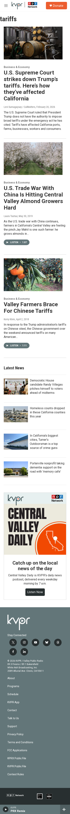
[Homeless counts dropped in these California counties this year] (16, 414)
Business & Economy (17, 67)
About (11, 678)
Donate (58, 5)
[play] (5, 809)
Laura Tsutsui (11, 216)
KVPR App (13, 702)
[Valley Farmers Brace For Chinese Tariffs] (33, 274)
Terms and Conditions (20, 742)
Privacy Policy (15, 734)
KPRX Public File (16, 758)
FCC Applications (17, 750)
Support (12, 726)
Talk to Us (13, 718)
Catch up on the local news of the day (35, 565)
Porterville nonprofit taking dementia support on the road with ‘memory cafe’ (47, 467)
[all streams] (65, 809)
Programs (13, 686)
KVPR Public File (16, 766)
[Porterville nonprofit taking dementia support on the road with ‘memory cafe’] (16, 469)
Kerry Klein (9, 319)
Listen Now (35, 592)
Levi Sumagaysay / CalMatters (19, 106)
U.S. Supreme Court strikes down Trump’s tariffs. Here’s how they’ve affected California (31, 85)
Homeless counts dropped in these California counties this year (47, 412)
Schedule (12, 694)
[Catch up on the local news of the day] (35, 524)
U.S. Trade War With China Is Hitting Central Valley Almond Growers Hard (33, 198)
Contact (12, 710)
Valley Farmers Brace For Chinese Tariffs (31, 307)
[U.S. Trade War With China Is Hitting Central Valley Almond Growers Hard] (33, 158)
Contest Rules (15, 774)
